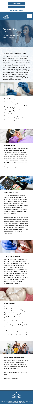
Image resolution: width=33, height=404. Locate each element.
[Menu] (29, 16)
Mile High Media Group (19, 402)
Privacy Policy (27, 401)
